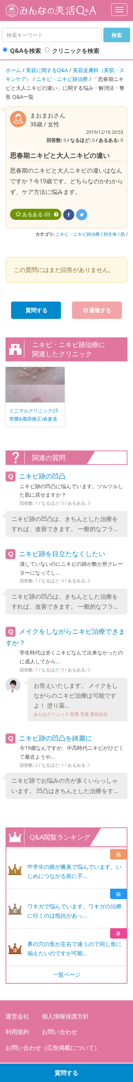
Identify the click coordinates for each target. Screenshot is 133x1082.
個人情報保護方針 (65, 1016)
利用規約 (17, 1032)
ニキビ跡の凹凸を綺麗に (55, 738)
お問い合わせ (59, 1032)
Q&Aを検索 (25, 51)
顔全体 (110, 234)
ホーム (13, 70)
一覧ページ (67, 974)
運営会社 (17, 1016)
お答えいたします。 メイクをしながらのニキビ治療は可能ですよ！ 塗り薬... (76, 699)
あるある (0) (36, 214)
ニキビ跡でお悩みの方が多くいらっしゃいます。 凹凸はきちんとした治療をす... (64, 785)
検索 (117, 34)
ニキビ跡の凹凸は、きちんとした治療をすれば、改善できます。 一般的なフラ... (64, 524)
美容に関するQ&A (47, 70)
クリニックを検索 (75, 51)
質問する (66, 1073)
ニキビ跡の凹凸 (42, 476)
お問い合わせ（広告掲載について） (53, 1048)
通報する (100, 310)
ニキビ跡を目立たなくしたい (62, 553)
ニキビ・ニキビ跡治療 (62, 78)
